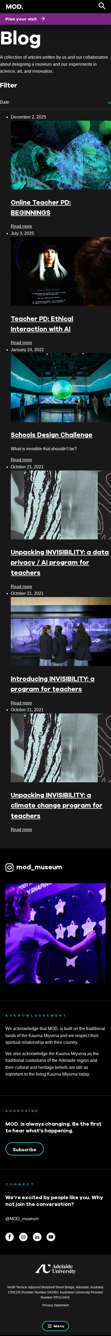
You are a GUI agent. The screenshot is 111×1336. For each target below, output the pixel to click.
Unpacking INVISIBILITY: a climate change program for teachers (56, 805)
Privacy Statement (55, 1305)
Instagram (23, 1237)
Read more (21, 226)
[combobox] (55, 102)
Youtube (51, 1237)
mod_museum (39, 867)
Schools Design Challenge (51, 434)
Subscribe (24, 1149)
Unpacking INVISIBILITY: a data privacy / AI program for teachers (60, 562)
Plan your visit (21, 18)
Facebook (9, 1237)
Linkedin (37, 1237)
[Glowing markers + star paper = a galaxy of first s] (55, 933)
